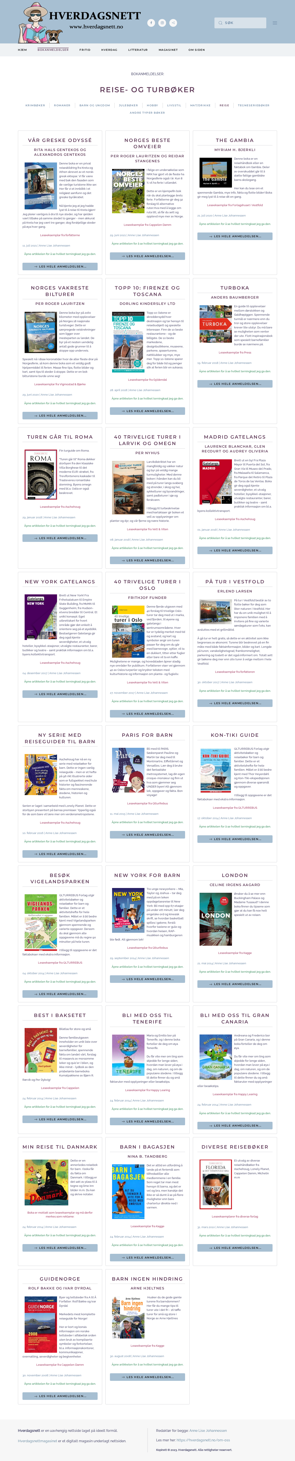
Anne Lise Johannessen (208, 1431)
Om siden (197, 49)
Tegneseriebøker (254, 105)
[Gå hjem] (79, 22)
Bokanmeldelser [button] (53, 49)
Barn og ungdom (94, 105)
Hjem (22, 49)
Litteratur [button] (138, 49)
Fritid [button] (84, 49)
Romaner (62, 105)
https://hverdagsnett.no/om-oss (203, 1440)
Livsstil (174, 105)
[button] (275, 23)
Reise (224, 105)
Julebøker (128, 105)
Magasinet (168, 49)
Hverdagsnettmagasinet (37, 1441)
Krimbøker (35, 105)
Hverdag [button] (109, 49)
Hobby (152, 105)
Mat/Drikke (200, 105)
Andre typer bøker (147, 112)
